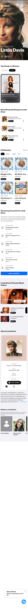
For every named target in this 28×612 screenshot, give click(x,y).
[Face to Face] (4, 128)
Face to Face (11, 126)
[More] (23, 121)
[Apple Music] (3, 179)
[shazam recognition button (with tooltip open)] (24, 602)
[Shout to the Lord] (4, 137)
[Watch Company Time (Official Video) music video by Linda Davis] (14, 293)
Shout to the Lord (13, 136)
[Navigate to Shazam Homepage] (5, 6)
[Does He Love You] (4, 119)
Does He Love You (13, 117)
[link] (20, 301)
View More (23, 401)
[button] (26, 1)
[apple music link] (7, 56)
